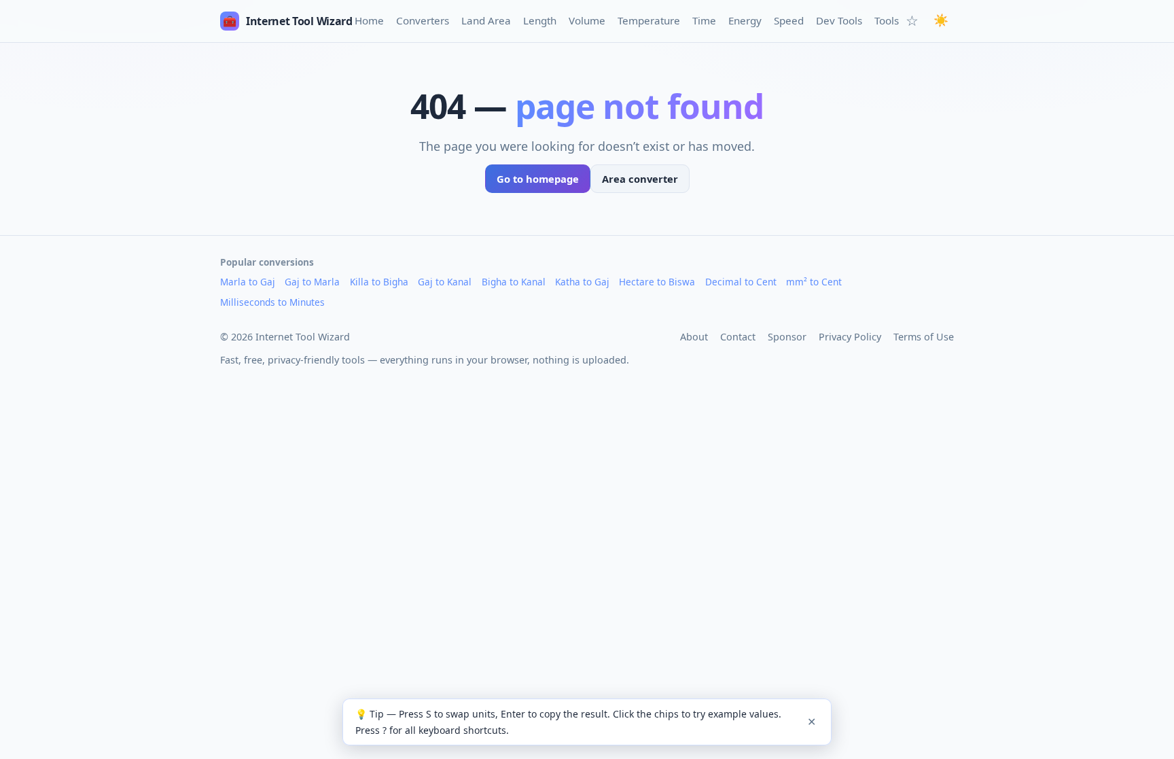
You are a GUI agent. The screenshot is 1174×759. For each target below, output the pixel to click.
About (694, 336)
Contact (737, 336)
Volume (587, 20)
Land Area (486, 20)
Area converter (640, 179)
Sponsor (787, 336)
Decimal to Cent (741, 281)
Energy (745, 20)
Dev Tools (839, 20)
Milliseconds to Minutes (272, 302)
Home (369, 20)
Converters (422, 20)
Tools (886, 20)
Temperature (649, 20)
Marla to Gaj (247, 281)
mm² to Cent (814, 281)
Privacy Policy (850, 336)
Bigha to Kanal (514, 281)
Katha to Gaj (582, 281)
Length (539, 20)
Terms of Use (923, 336)
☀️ (940, 20)
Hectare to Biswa (657, 281)
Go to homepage (538, 179)
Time (704, 20)
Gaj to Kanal (445, 281)
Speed (789, 20)
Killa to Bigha (379, 281)
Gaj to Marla (312, 281)
